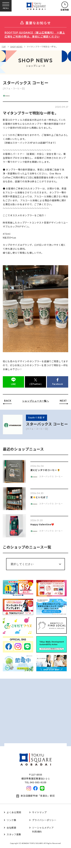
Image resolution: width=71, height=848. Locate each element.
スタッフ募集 (14, 834)
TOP (4, 46)
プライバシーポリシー (44, 820)
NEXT (63, 400)
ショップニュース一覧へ (35, 400)
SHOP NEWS (16, 46)
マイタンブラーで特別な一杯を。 (42, 46)
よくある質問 (14, 812)
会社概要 (11, 827)
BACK (7, 400)
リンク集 (11, 820)
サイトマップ (39, 812)
